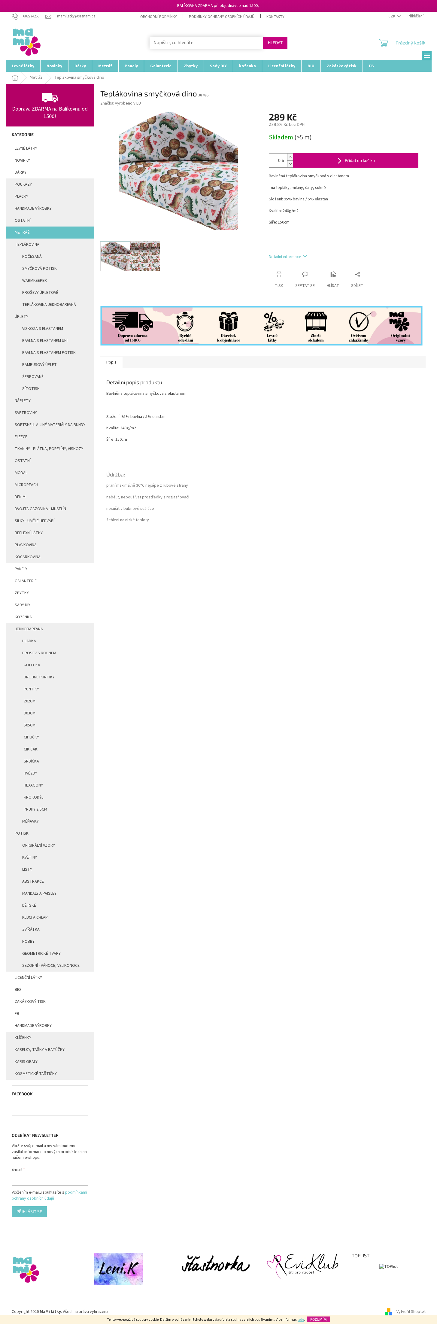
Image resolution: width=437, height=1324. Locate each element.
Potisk (22, 833)
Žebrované (33, 377)
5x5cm (29, 725)
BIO (18, 990)
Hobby (28, 942)
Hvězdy (30, 773)
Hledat (275, 42)
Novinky (22, 160)
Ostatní (23, 221)
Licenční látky (28, 978)
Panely (21, 569)
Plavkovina (26, 545)
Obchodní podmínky (158, 17)
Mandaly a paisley (39, 893)
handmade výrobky (33, 208)
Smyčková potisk (39, 269)
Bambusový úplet (39, 365)
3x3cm (29, 713)
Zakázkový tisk (30, 1002)
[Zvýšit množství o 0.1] (290, 157)
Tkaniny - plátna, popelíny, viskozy (49, 449)
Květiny (29, 857)
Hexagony (33, 785)
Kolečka (32, 665)
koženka (23, 617)
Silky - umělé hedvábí (34, 521)
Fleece (21, 437)
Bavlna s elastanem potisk (49, 353)
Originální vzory (38, 845)
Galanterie (26, 581)
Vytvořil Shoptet (411, 1312)
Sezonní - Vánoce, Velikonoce (51, 966)
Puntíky (31, 689)
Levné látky (26, 148)
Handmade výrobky (33, 1026)
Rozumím (318, 1319)
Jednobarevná (29, 629)
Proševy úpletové (40, 293)
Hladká (29, 641)
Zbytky (22, 593)
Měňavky (30, 821)
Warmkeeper (34, 281)
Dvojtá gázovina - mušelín (40, 509)
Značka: (120, 103)
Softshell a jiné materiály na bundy (50, 425)
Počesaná (32, 257)
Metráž (22, 233)
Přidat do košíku (360, 160)
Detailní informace (285, 257)
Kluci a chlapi (35, 918)
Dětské (29, 905)
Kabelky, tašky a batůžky (40, 1050)
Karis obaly (26, 1062)
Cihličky (31, 737)
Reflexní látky (29, 533)
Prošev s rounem (39, 653)
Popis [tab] (111, 362)
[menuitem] (23, 66)
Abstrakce (33, 881)
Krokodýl (33, 797)
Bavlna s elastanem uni (45, 341)
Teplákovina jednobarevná (49, 305)
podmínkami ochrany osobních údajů (49, 1195)
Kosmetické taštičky (36, 1074)
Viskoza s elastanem (42, 329)
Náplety (23, 401)
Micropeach (26, 485)
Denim (20, 497)
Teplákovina (27, 245)
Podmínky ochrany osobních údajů (221, 17)
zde (301, 1319)
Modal (21, 473)
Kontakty (275, 17)
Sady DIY (22, 605)
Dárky (20, 172)
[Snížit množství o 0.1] (290, 163)
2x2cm (29, 701)
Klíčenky (23, 1038)
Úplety (21, 317)
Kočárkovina (28, 557)
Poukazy (23, 184)
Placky (21, 196)
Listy (27, 869)
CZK (392, 16)
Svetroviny (26, 413)
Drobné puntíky (39, 677)
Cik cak (31, 749)
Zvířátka (31, 930)
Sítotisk (31, 389)
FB (17, 1014)
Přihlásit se (29, 1211)
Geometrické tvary (41, 954)
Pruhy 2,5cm (35, 809)
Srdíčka (31, 761)
